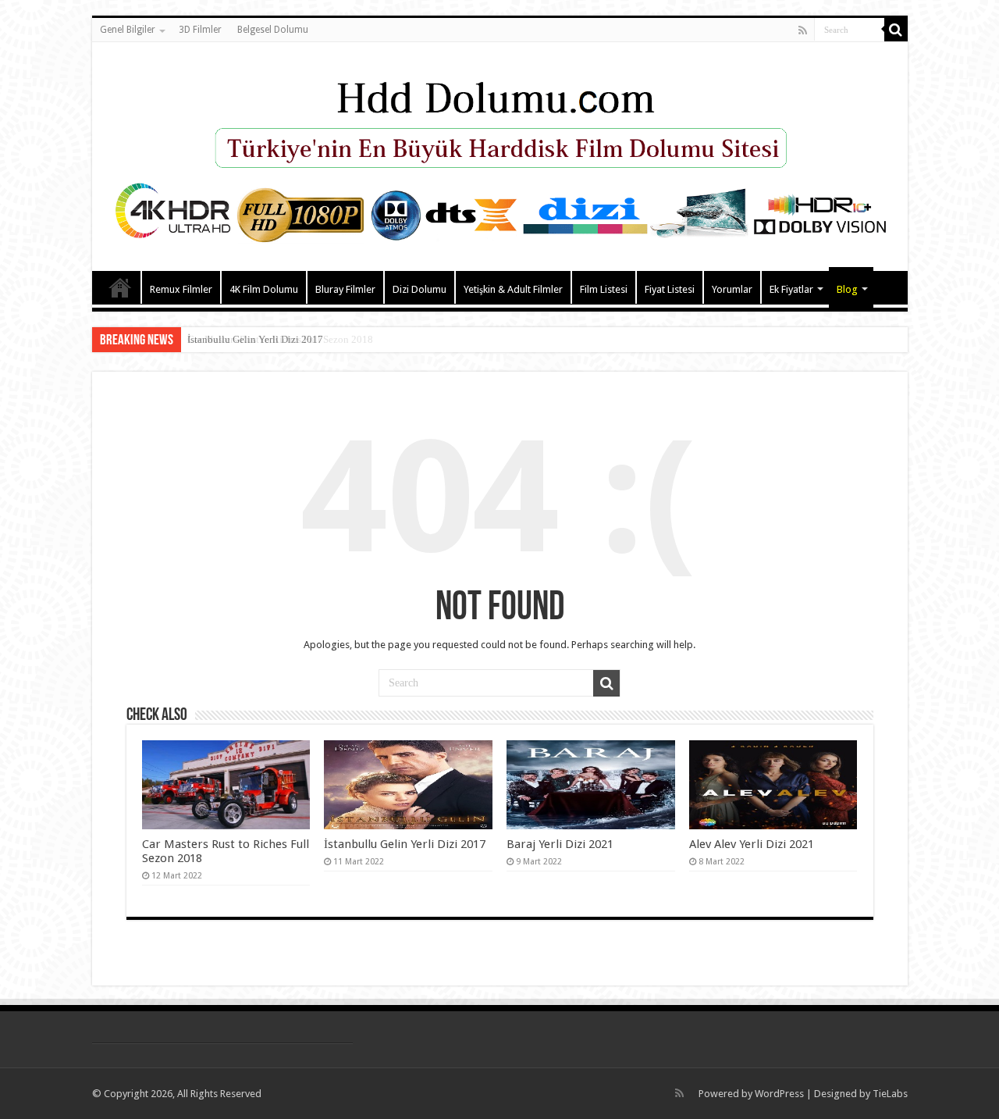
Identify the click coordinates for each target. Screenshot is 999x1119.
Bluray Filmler (345, 289)
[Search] (896, 29)
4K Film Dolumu (263, 289)
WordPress (779, 1093)
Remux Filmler (181, 289)
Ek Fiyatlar (791, 289)
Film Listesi (603, 289)
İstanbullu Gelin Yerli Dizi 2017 (255, 339)
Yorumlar (732, 289)
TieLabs (890, 1093)
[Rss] (803, 30)
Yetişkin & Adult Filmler (513, 289)
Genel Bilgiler (127, 29)
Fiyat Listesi (670, 289)
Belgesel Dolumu (272, 29)
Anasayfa (120, 287)
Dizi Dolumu (419, 289)
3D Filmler (200, 29)
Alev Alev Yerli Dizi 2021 (751, 844)
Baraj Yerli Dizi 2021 (560, 844)
